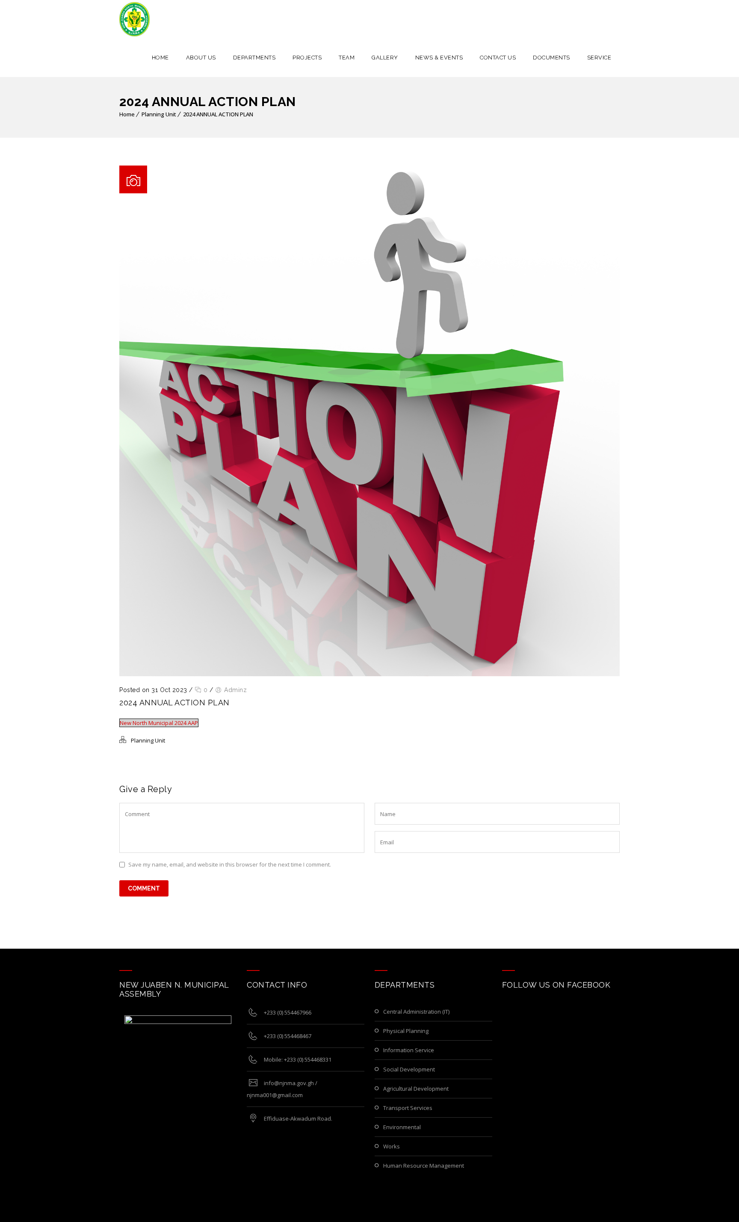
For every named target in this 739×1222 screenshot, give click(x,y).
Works (391, 1146)
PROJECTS (307, 57)
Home (127, 114)
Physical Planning (406, 1031)
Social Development (409, 1069)
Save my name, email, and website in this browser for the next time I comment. (229, 864)
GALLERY (385, 57)
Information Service (408, 1050)
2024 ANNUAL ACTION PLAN (218, 114)
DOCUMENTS (551, 57)
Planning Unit (159, 114)
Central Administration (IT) (416, 1011)
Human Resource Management (423, 1165)
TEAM (347, 57)
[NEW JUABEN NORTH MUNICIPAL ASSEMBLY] (134, 19)
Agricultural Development (416, 1088)
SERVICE (599, 57)
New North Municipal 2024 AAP (159, 723)
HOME (160, 57)
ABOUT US (201, 57)
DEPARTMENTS (254, 57)
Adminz (235, 689)
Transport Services (407, 1108)
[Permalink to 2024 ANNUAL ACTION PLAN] (369, 674)
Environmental (402, 1127)
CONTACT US (498, 57)
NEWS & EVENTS (439, 57)
